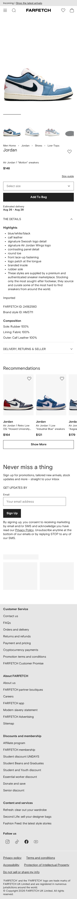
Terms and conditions (40, 857)
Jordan (25, 145)
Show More (38, 444)
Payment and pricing (17, 643)
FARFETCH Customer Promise (23, 663)
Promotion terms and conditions (24, 656)
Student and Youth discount (22, 769)
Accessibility (11, 864)
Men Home (9, 145)
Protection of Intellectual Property (46, 864)
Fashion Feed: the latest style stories (27, 823)
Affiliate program (14, 742)
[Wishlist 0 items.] (63, 10)
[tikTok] (17, 841)
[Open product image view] (38, 65)
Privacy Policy (24, 529)
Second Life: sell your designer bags (27, 816)
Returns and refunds (17, 636)
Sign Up (12, 513)
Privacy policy (12, 857)
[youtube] (36, 841)
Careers (8, 696)
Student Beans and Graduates (23, 763)
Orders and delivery (16, 629)
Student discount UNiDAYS (21, 756)
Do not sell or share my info (21, 872)
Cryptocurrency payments (20, 649)
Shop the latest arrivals (29, 3)
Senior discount (13, 790)
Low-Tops (53, 145)
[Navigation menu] (5, 10)
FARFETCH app (13, 703)
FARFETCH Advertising (18, 716)
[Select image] (12, 127)
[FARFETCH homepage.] (38, 10)
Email (6, 494)
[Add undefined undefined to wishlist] (29, 378)
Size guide (68, 176)
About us (9, 682)
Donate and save (14, 783)
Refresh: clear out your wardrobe (25, 809)
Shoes (38, 145)
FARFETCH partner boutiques (23, 689)
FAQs (7, 622)
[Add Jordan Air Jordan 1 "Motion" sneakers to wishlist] (69, 151)
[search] (13, 10)
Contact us (10, 615)
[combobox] (38, 186)
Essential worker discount (20, 776)
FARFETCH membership (19, 749)
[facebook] (26, 841)
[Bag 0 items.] (72, 10)
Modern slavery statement (20, 709)
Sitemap (8, 723)
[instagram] (7, 841)
